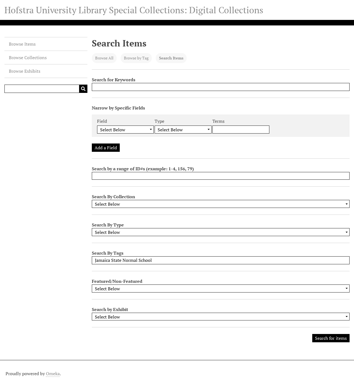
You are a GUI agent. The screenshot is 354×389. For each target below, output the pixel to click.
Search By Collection (113, 197)
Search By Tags (107, 253)
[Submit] (83, 89)
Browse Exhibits (24, 71)
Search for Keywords (113, 80)
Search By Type (108, 225)
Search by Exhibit (110, 309)
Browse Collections (28, 57)
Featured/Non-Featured (117, 281)
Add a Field (106, 148)
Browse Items (22, 44)
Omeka (53, 373)
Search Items (171, 58)
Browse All (104, 58)
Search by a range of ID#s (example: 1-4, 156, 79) (143, 169)
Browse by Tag (136, 58)
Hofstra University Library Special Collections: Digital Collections (133, 10)
